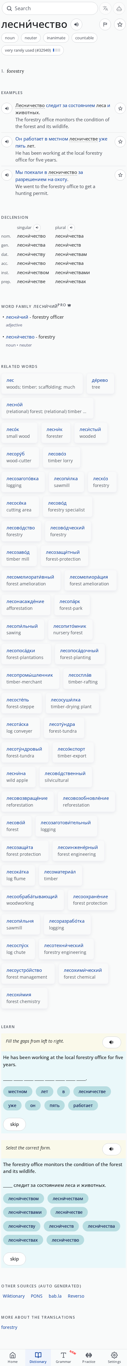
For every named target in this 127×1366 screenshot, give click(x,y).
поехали (33, 172)
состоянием (81, 105)
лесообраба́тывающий (32, 896)
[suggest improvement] (105, 24)
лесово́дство (20, 527)
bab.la (55, 1296)
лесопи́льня (20, 921)
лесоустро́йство (24, 970)
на (50, 179)
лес (10, 380)
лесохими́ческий (83, 970)
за (65, 105)
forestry (9, 1327)
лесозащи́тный (63, 552)
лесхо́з (100, 478)
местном (58, 139)
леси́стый (90, 429)
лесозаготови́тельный (66, 822)
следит (53, 105)
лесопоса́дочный (79, 650)
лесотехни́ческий (64, 945)
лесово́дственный (65, 773)
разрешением (31, 179)
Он (18, 139)
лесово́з (57, 453)
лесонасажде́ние (25, 601)
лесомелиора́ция (89, 577)
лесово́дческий (67, 527)
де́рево (100, 380)
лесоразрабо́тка (66, 921)
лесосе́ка (16, 503)
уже (103, 139)
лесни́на (16, 773)
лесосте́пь (17, 699)
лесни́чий (17, 317)
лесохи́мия (18, 994)
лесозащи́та (19, 847)
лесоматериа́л (60, 871)
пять (20, 146)
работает (33, 139)
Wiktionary (14, 1296)
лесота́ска (17, 724)
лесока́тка (17, 871)
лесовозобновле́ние (86, 798)
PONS (37, 1296)
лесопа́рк (69, 601)
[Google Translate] (105, 8)
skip (14, 1124)
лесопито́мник (69, 626)
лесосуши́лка (65, 699)
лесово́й (15, 822)
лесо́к (12, 429)
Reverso (76, 1296)
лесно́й (14, 404)
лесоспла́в (80, 675)
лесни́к (55, 429)
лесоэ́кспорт (71, 749)
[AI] (119, 8)
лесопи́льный (22, 626)
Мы (19, 172)
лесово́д (57, 503)
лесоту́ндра (62, 724)
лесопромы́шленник (29, 675)
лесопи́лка (66, 478)
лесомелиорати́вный (30, 577)
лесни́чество (20, 337)
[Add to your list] (120, 24)
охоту (61, 179)
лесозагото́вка (22, 478)
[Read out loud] (76, 24)
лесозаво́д (18, 552)
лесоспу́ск (17, 945)
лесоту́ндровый (24, 749)
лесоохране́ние (90, 896)
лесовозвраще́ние (26, 798)
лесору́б (15, 453)
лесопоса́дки (20, 650)
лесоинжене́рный (78, 847)
